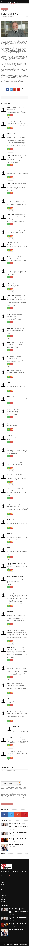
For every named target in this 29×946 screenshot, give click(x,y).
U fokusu (3, 899)
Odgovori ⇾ (10, 117)
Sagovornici (4, 8)
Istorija (2, 891)
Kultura (2, 889)
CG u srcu (3, 888)
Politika (2, 882)
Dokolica (3, 901)
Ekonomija (3, 886)
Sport (2, 893)
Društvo (2, 884)
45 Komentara (11, 16)
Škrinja (2, 897)
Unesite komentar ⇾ (6, 803)
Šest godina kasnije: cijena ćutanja (16, 844)
